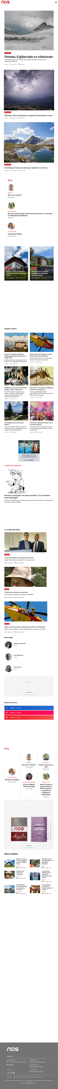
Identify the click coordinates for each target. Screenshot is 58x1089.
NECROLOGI (33, 1069)
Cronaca (6, 64)
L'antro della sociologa (29, 782)
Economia (6, 170)
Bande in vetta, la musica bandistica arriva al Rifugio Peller (16, 273)
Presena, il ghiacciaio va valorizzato (28, 57)
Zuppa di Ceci (11, 211)
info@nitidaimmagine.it (37, 1066)
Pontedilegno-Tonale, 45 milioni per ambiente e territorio (26, 168)
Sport (43, 866)
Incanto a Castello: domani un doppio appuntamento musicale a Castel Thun (15, 356)
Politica (15, 1077)
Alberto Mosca (46, 769)
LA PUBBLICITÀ (34, 1065)
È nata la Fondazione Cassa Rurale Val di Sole (18, 558)
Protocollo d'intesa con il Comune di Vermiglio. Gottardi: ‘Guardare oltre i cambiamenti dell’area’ (25, 60)
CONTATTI (11, 1065)
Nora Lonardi (29, 788)
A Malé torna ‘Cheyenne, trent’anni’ (16, 592)
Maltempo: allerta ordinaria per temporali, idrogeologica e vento (28, 115)
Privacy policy (29, 1081)
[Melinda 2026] (29, 451)
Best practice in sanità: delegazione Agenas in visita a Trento (40, 273)
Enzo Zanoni (17, 667)
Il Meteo (10, 192)
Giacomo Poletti (11, 197)
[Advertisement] (29, 293)
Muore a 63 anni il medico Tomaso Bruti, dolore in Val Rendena (24, 627)
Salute (43, 879)
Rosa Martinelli (18, 655)
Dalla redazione (13, 64)
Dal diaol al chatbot (15, 234)
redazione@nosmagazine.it (38, 1062)
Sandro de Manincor (12, 236)
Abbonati (29, 845)
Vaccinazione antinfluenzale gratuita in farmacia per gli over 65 (47, 874)
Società (7, 589)
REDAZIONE (33, 1060)
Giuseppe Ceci (11, 217)
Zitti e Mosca (46, 762)
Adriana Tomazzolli (20, 643)
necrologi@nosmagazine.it (31, 688)
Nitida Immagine (33, 1083)
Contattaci (29, 692)
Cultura (43, 891)
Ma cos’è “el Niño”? (15, 195)
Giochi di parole (12, 231)
